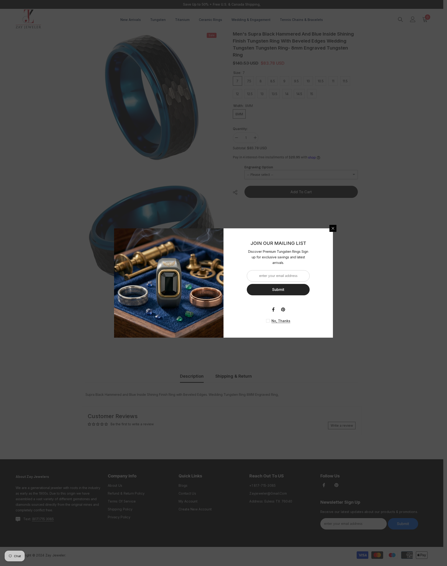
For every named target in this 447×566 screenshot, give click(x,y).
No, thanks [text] (280, 321)
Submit (278, 289)
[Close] (332, 228)
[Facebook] (273, 309)
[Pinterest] (283, 309)
